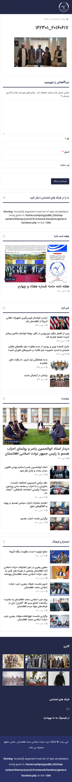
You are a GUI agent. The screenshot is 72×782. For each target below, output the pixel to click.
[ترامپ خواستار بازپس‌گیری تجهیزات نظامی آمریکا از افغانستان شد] (59, 323)
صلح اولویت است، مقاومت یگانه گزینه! (28, 552)
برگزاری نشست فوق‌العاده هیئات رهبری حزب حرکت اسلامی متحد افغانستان (25, 618)
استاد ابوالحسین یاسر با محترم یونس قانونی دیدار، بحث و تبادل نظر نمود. (26, 469)
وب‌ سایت (64, 165)
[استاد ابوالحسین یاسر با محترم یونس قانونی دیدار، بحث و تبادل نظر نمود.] (59, 472)
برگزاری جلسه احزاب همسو (34, 519)
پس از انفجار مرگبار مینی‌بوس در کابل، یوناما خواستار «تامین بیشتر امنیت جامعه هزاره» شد (37, 335)
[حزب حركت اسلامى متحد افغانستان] (63, 7)
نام (67, 139)
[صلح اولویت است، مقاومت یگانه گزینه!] (59, 556)
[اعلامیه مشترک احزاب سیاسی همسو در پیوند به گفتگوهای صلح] (59, 508)
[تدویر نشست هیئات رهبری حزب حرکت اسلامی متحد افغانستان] (59, 589)
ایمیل (65, 152)
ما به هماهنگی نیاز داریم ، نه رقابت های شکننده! (28, 361)
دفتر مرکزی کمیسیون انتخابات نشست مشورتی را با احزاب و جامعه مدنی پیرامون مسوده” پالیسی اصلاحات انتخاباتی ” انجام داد (26, 488)
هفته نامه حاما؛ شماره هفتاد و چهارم (43, 286)
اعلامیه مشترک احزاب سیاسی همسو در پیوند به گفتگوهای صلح (25, 505)
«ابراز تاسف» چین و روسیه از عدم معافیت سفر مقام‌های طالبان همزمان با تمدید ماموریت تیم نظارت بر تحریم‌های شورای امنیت (38, 348)
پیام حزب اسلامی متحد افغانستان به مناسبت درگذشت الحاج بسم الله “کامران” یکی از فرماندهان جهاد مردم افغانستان (25, 603)
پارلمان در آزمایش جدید (35, 375)
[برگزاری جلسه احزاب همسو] (59, 523)
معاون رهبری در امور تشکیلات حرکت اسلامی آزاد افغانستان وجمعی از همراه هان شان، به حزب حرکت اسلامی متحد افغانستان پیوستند (25, 570)
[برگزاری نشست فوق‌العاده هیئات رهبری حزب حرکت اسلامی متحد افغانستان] (59, 621)
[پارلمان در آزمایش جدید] (59, 380)
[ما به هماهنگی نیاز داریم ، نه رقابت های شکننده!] (59, 364)
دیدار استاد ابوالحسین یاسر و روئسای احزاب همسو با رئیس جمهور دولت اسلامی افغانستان (37, 451)
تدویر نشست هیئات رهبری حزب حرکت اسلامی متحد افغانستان (28, 586)
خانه (64, 19)
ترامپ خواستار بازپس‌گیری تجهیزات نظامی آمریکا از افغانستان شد (26, 320)
